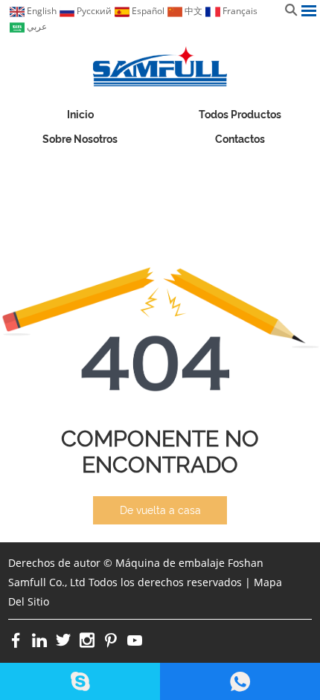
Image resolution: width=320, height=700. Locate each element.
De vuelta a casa (160, 510)
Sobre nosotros (80, 139)
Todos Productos (240, 115)
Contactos (240, 139)
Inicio (80, 115)
